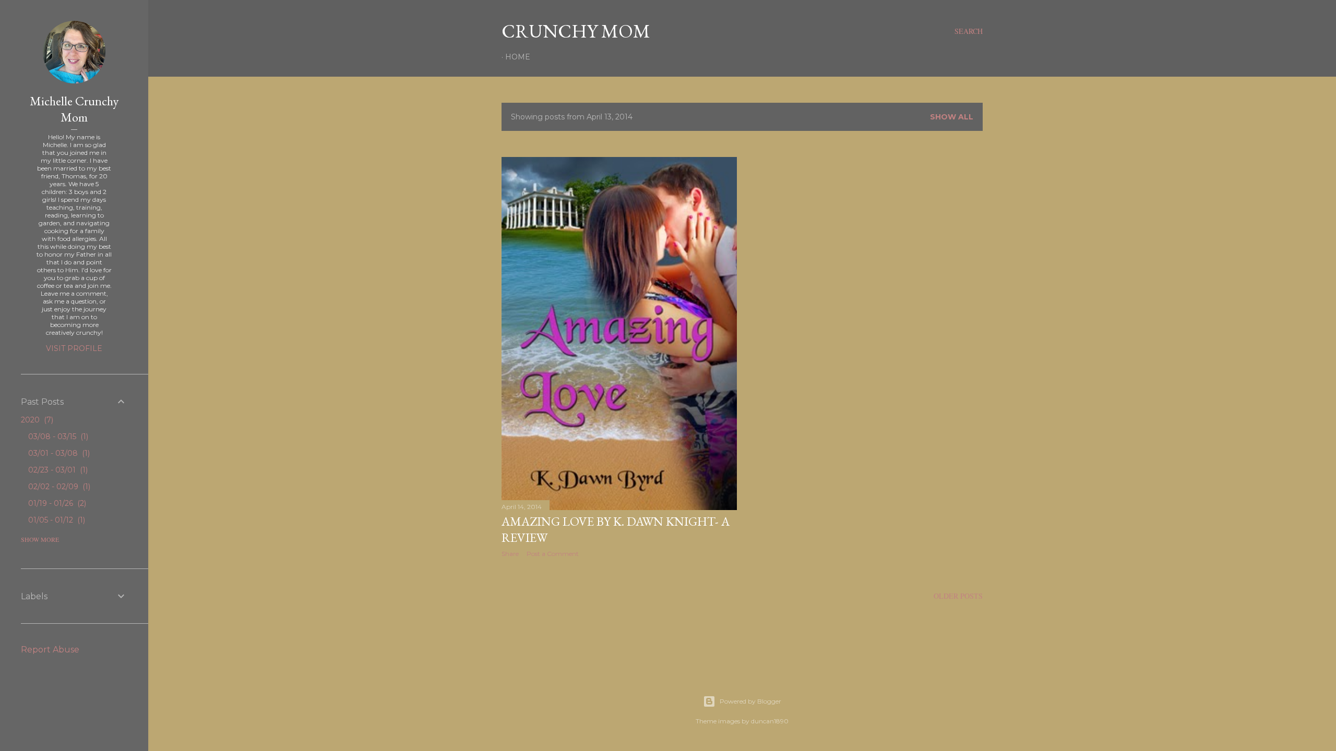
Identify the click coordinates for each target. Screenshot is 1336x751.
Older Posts (958, 596)
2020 (36, 420)
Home (517, 57)
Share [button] (510, 554)
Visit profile (74, 348)
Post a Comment (553, 554)
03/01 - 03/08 (58, 453)
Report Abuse (50, 650)
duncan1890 (770, 721)
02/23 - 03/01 (57, 470)
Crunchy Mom (576, 31)
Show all (951, 117)
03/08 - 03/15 (57, 436)
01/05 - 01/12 (55, 520)
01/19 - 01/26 (56, 503)
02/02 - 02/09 (58, 486)
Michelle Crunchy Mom (74, 109)
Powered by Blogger (750, 701)
